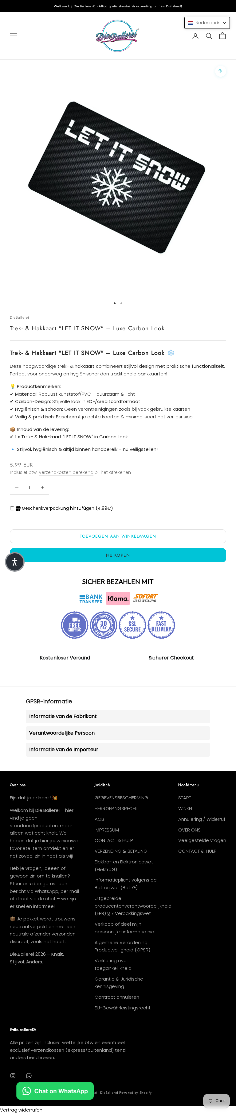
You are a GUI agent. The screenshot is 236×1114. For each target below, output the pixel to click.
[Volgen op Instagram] (13, 1076)
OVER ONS (189, 830)
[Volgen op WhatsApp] (29, 1076)
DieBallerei (19, 317)
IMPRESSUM (107, 830)
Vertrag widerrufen (21, 1110)
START (184, 797)
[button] (207, 23)
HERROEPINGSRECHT (116, 808)
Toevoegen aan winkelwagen (118, 536)
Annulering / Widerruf (201, 819)
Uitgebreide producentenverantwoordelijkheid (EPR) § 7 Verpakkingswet (133, 906)
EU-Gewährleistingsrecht (123, 1008)
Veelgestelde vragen (202, 840)
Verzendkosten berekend (66, 472)
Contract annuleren (117, 997)
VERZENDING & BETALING (121, 851)
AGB (99, 819)
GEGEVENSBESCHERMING (121, 797)
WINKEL (185, 808)
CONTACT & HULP (114, 840)
